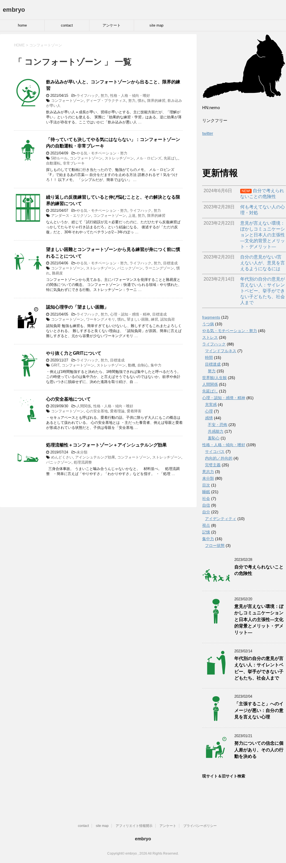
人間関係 (84, 406)
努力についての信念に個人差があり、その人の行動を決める (258, 750)
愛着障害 (134, 411)
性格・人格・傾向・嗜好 (130, 95)
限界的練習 (156, 100)
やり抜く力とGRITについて (73, 353)
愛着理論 (117, 411)
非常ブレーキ (74, 163)
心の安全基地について (68, 399)
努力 (104, 95)
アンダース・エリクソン (71, 215)
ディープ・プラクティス (106, 100)
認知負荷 (167, 319)
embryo (14, 9)
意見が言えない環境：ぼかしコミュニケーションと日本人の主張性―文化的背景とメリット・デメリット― (258, 619)
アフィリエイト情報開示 (134, 826)
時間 (209, 357)
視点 (206, 525)
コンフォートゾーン (67, 100)
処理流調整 (83, 462)
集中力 (156, 365)
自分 (206, 512)
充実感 (211, 404)
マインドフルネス (220, 351)
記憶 (206, 532)
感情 (209, 418)
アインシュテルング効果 (95, 457)
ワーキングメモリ (100, 319)
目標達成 (170, 263)
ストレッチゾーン (119, 158)
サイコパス (215, 451)
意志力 (208, 471)
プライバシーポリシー (200, 826)
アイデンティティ (220, 518)
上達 (131, 215)
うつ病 (208, 324)
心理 (209, 411)
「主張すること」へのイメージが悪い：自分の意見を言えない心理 (258, 710)
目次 (206, 485)
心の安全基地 (97, 411)
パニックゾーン (130, 268)
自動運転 (53, 163)
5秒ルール (59, 158)
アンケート (112, 25)
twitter (207, 133)
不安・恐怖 (217, 424)
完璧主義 (213, 465)
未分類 (82, 452)
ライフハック (87, 95)
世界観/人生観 (214, 377)
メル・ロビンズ (148, 158)
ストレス (210, 337)
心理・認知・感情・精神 (130, 314)
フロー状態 (215, 545)
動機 (131, 365)
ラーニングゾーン (159, 268)
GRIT (55, 365)
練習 (154, 319)
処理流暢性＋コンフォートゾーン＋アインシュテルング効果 (106, 445)
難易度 (57, 273)
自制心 (142, 365)
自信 (206, 505)
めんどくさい (62, 457)
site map (156, 25)
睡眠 (206, 492)
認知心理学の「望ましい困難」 (77, 307)
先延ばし (171, 158)
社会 (206, 498)
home (22, 25)
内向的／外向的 (218, 458)
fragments (211, 317)
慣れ (141, 100)
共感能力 (215, 431)
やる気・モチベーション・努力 (102, 153)
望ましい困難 (138, 319)
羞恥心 (214, 438)
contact (67, 25)
